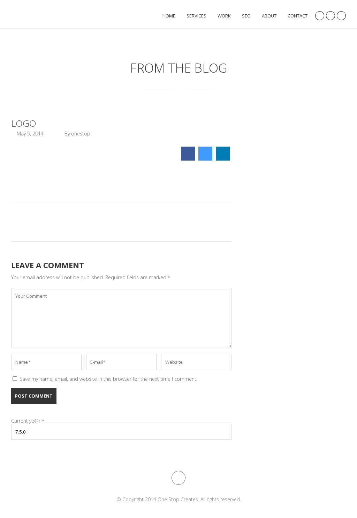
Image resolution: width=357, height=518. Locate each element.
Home (168, 16)
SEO (246, 16)
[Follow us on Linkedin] (330, 15)
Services (196, 16)
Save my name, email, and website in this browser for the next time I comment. (108, 379)
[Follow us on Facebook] (341, 15)
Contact (297, 16)
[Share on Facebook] (188, 158)
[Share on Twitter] (205, 158)
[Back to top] (178, 478)
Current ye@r (27, 420)
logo (23, 123)
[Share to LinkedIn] (223, 158)
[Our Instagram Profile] (319, 15)
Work (224, 16)
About (269, 16)
